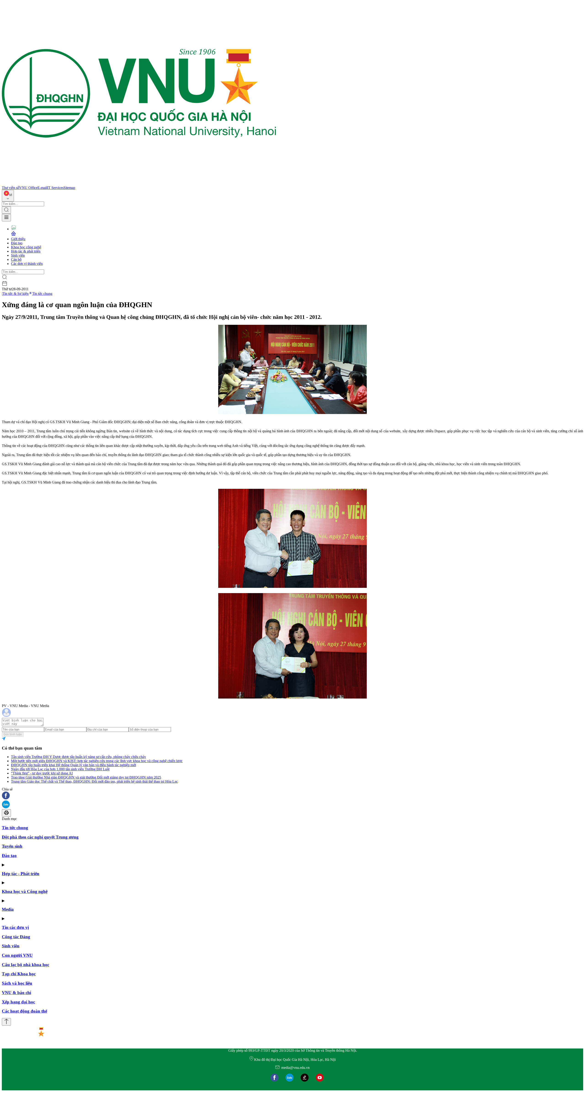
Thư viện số (10, 188)
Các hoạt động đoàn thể (24, 1011)
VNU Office (28, 188)
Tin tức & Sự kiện (16, 294)
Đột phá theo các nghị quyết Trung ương (40, 837)
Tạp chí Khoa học (19, 973)
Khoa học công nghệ (26, 247)
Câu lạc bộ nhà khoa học (25, 964)
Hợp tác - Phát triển (20, 873)
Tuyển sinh (12, 846)
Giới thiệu (18, 239)
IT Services (55, 188)
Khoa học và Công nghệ (25, 891)
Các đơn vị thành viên (27, 264)
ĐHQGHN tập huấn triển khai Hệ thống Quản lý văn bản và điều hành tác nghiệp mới (73, 765)
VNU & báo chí (16, 992)
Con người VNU (17, 955)
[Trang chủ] (139, 183)
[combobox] (8, 196)
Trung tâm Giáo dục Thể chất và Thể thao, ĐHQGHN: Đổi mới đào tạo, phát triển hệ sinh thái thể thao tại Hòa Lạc (94, 781)
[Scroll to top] (6, 1022)
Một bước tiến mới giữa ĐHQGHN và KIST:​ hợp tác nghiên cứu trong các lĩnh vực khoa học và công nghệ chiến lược (97, 761)
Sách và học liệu (17, 983)
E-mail (42, 188)
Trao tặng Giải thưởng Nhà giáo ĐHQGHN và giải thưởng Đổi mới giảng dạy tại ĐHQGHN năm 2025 (86, 777)
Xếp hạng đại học (18, 1002)
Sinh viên (18, 255)
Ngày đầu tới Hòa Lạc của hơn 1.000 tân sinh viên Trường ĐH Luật (60, 769)
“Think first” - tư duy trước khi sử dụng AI (42, 773)
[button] (292, 795)
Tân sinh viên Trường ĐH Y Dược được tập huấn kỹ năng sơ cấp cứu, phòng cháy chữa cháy (78, 757)
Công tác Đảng (16, 936)
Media (8, 909)
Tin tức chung (42, 294)
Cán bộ (16, 259)
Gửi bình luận (13, 734)
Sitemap (69, 188)
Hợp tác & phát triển (25, 251)
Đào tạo (16, 243)
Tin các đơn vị (15, 927)
